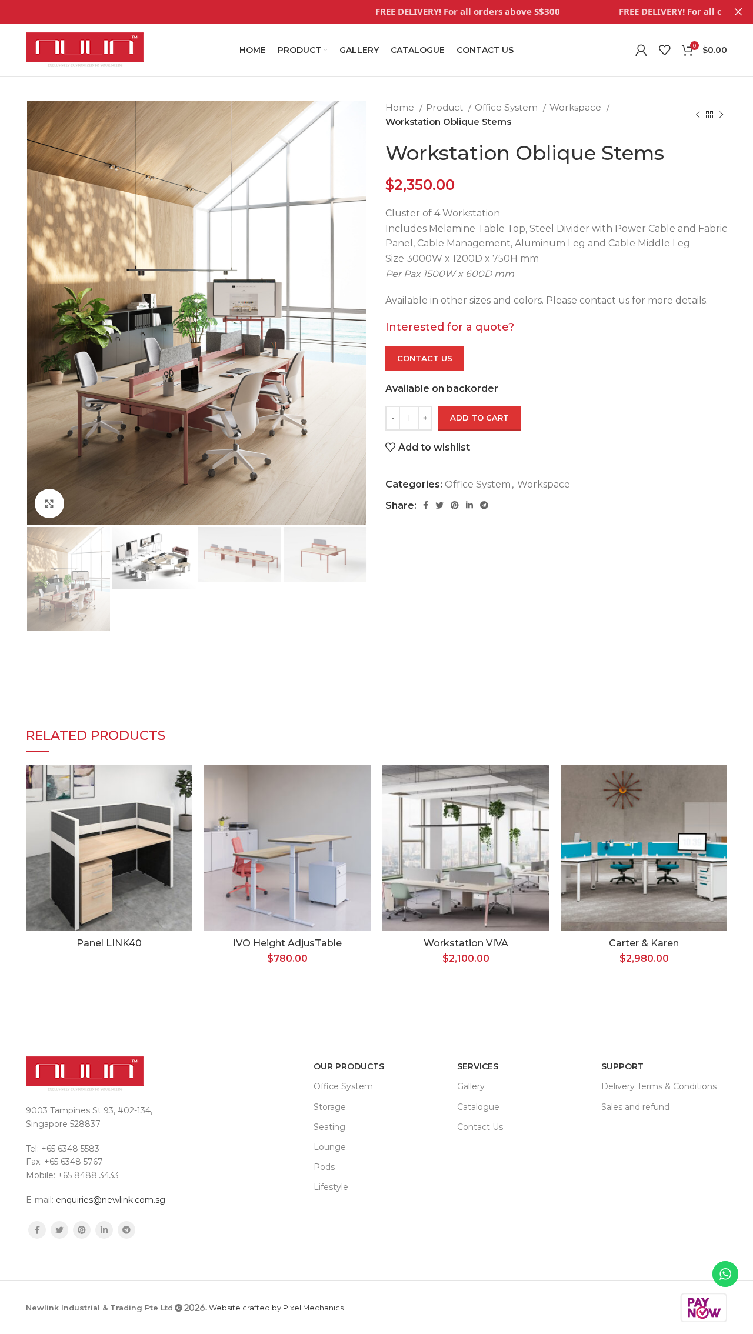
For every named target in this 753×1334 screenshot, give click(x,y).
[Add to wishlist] (183, 784)
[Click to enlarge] (49, 503)
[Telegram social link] (484, 505)
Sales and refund (635, 1107)
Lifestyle (331, 1187)
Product (445, 107)
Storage (330, 1107)
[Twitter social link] (439, 505)
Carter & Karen (644, 943)
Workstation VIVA (466, 943)
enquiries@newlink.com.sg (110, 1200)
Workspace (576, 107)
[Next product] (721, 115)
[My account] (641, 50)
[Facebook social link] (425, 505)
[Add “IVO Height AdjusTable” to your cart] (361, 810)
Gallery (471, 1086)
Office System (507, 107)
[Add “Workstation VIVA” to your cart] (540, 810)
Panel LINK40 (109, 943)
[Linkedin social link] (469, 505)
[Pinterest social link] (454, 505)
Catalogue (478, 1107)
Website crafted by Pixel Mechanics (276, 1307)
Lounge (330, 1147)
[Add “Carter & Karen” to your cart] (718, 810)
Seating (329, 1127)
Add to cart (479, 417)
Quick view (183, 836)
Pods (324, 1167)
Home (401, 107)
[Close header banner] (738, 12)
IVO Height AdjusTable (287, 943)
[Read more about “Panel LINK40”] (183, 810)
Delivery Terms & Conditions (659, 1086)
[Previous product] (698, 115)
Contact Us (424, 358)
